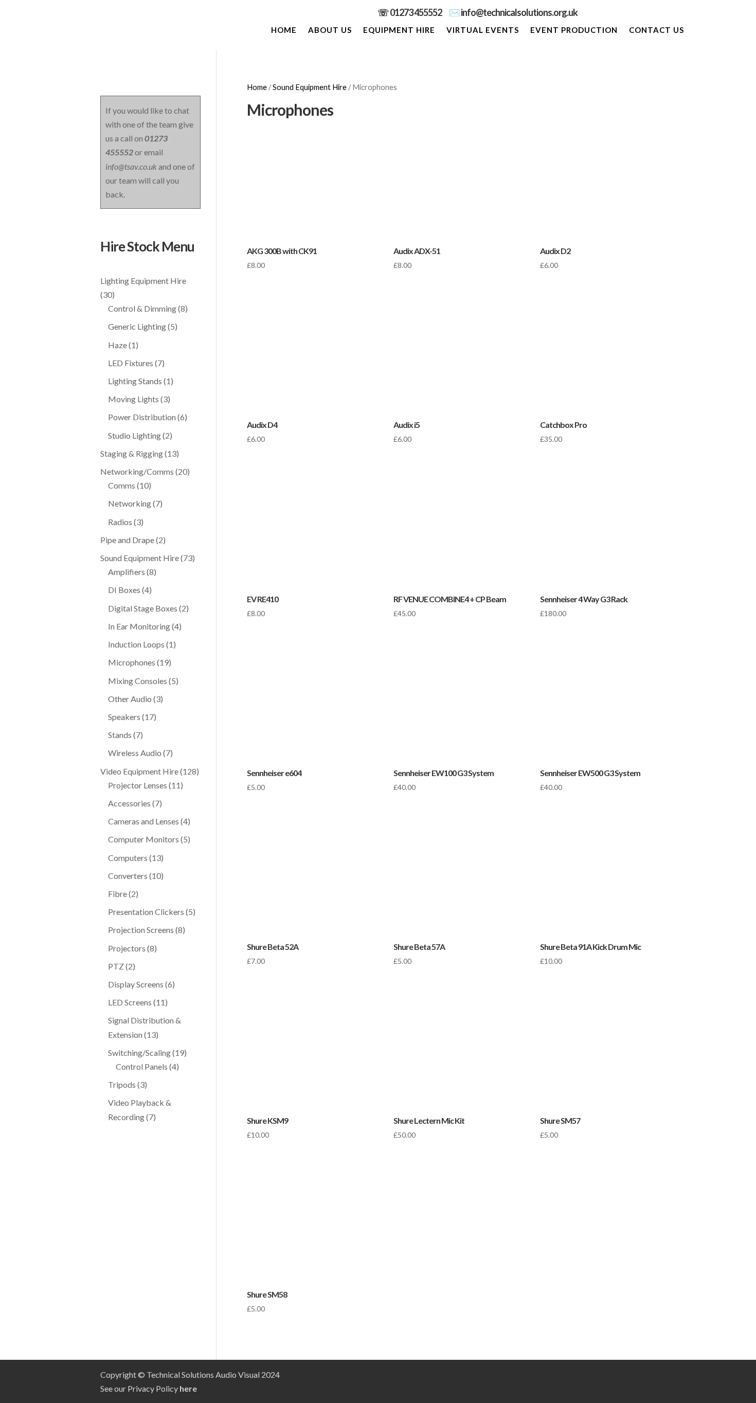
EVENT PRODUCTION (574, 30)
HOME (284, 30)
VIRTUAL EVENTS (482, 30)
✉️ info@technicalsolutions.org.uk (513, 12)
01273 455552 (419, 12)
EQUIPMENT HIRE (399, 30)
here (188, 1388)
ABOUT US (330, 30)
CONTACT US (656, 30)
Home (257, 87)
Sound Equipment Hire (310, 87)
